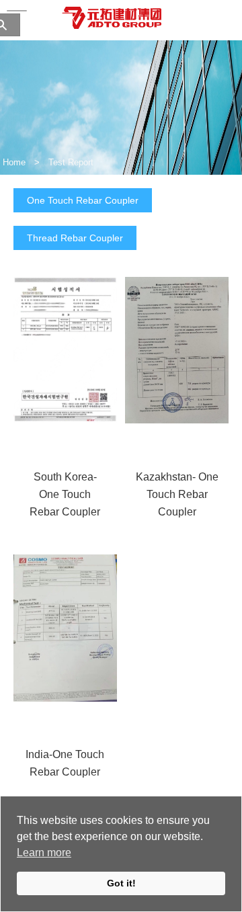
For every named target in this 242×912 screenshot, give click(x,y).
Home (14, 162)
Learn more (44, 852)
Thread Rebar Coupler (75, 238)
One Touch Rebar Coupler (82, 200)
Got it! (121, 883)
